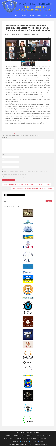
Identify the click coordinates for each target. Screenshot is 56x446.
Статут (23, 435)
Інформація (23, 15)
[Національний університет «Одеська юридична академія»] (28, 383)
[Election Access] (28, 266)
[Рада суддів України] (28, 289)
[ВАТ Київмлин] (28, 344)
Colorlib (35, 444)
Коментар (5, 137)
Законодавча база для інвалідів (42, 435)
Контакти (39, 15)
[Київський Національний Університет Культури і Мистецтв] (28, 371)
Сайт (3, 165)
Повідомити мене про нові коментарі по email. (14, 174)
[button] (49, 49)
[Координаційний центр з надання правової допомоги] (28, 298)
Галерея (50, 438)
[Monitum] (28, 395)
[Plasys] (28, 419)
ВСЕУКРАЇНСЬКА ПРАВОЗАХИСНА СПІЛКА (30, 432)
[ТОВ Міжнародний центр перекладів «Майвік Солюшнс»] (28, 307)
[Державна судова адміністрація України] (28, 279)
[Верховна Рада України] (28, 221)
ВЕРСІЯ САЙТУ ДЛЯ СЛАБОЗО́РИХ (15, 195)
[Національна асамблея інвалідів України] (28, 272)
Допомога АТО (42, 438)
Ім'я (3, 154)
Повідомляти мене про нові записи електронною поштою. (17, 177)
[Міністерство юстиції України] (28, 237)
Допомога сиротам (31, 438)
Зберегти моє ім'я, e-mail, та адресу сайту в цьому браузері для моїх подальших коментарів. (25, 171)
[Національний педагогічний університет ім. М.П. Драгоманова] (28, 408)
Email (3, 159)
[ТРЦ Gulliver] (28, 354)
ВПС (16, 15)
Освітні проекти (20, 438)
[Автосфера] (28, 362)
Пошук (49, 201)
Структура (29, 435)
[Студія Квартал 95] (28, 334)
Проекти (32, 15)
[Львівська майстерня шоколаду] (28, 321)
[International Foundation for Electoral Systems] (28, 256)
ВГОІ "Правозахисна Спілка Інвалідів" (22, 34)
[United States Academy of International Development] (28, 245)
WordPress (44, 444)
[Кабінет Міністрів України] (28, 229)
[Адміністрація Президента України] (28, 213)
